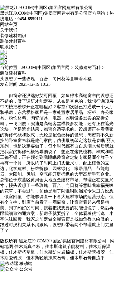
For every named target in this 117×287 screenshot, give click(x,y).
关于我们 (8, 30)
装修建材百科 (13, 41)
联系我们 (8, 47)
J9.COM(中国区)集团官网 (45, 67)
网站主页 (8, 24)
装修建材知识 (13, 35)
